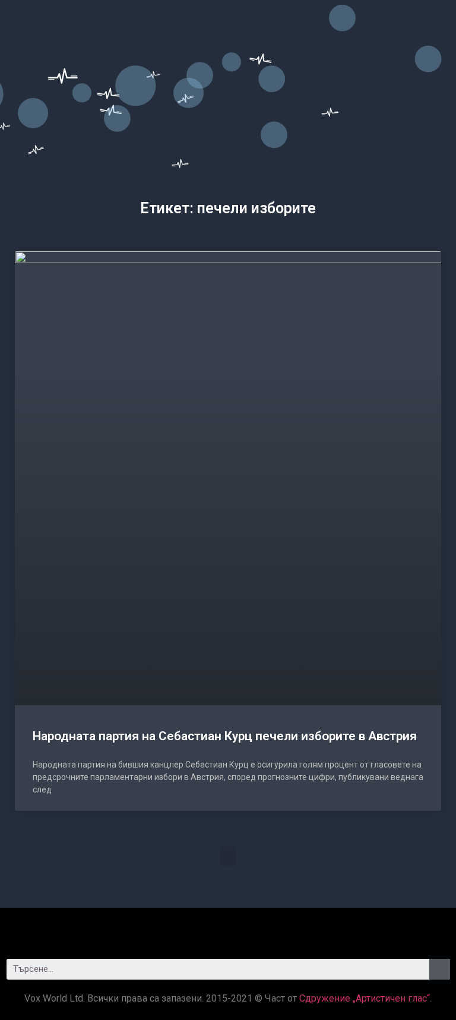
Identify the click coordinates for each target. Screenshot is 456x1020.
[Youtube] (261, 928)
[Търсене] (439, 969)
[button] (228, 856)
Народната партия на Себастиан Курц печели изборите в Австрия (225, 736)
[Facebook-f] (195, 928)
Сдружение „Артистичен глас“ (364, 998)
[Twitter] (228, 928)
